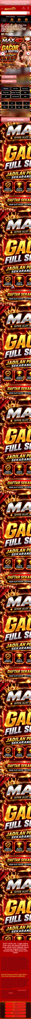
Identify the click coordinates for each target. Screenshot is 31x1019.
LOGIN (16, 1006)
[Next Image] (28, 53)
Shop (2, 8)
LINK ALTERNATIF (16, 1013)
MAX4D (11, 993)
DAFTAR (16, 1010)
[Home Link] (10, 9)
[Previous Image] (2, 53)
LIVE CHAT (16, 1016)
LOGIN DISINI (9, 81)
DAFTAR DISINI (9, 77)
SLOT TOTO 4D (22, 990)
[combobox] (14, 12)
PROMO (16, 1003)
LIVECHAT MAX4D (15, 120)
